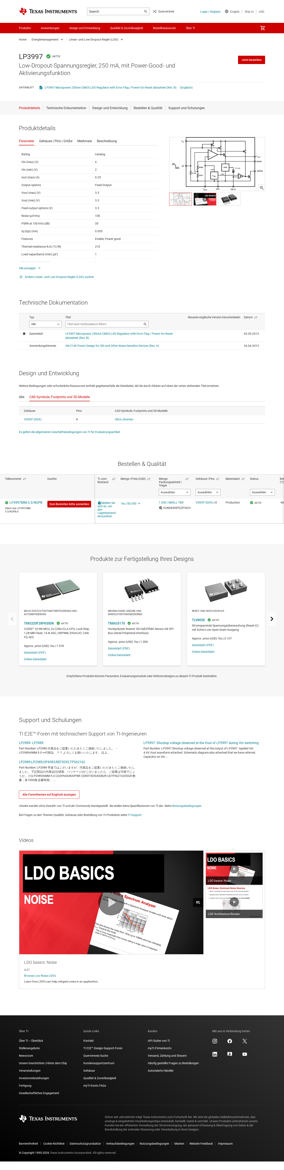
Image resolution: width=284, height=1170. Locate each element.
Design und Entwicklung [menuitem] (84, 28)
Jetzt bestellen (252, 60)
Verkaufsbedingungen (120, 1143)
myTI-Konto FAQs (94, 1085)
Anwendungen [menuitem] (50, 28)
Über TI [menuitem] (190, 28)
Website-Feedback (201, 1143)
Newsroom (26, 1055)
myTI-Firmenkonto (160, 1048)
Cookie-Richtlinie (53, 1143)
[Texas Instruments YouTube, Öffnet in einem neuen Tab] (244, 1055)
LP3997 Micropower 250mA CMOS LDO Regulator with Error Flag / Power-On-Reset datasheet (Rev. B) (111, 87)
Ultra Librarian (124, 419)
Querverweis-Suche (95, 1055)
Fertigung (25, 1085)
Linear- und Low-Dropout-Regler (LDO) (93, 39)
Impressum (225, 1143)
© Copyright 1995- (34, 1152)
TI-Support (135, 815)
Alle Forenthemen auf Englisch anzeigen (49, 794)
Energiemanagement (45, 39)
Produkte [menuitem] (25, 28)
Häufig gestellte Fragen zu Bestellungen (173, 1063)
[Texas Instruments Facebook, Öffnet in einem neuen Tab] (229, 1042)
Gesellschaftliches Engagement (39, 1093)
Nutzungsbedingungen (186, 805)
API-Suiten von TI (159, 1040)
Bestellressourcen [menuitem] (164, 28)
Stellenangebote (29, 1048)
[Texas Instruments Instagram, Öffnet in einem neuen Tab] (214, 1042)
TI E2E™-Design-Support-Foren (102, 1048)
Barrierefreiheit (28, 1143)
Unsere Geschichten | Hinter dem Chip (43, 1063)
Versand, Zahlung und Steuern (167, 1055)
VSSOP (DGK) (33, 419)
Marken (179, 1143)
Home (23, 39)
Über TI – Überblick (31, 1040)
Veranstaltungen (30, 1070)
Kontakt (88, 1040)
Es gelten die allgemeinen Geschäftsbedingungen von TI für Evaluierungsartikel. (70, 432)
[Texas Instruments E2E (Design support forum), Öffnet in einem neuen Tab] (229, 1055)
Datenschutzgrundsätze (85, 1143)
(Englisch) (186, 87)
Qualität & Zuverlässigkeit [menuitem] (126, 28)
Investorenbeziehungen (34, 1078)
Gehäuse (89, 1070)
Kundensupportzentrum (98, 1063)
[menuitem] (262, 28)
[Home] (48, 11)
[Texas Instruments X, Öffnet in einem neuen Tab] (244, 1042)
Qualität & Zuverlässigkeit (99, 1078)
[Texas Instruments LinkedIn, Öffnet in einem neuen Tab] (214, 1055)
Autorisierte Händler (161, 1070)
